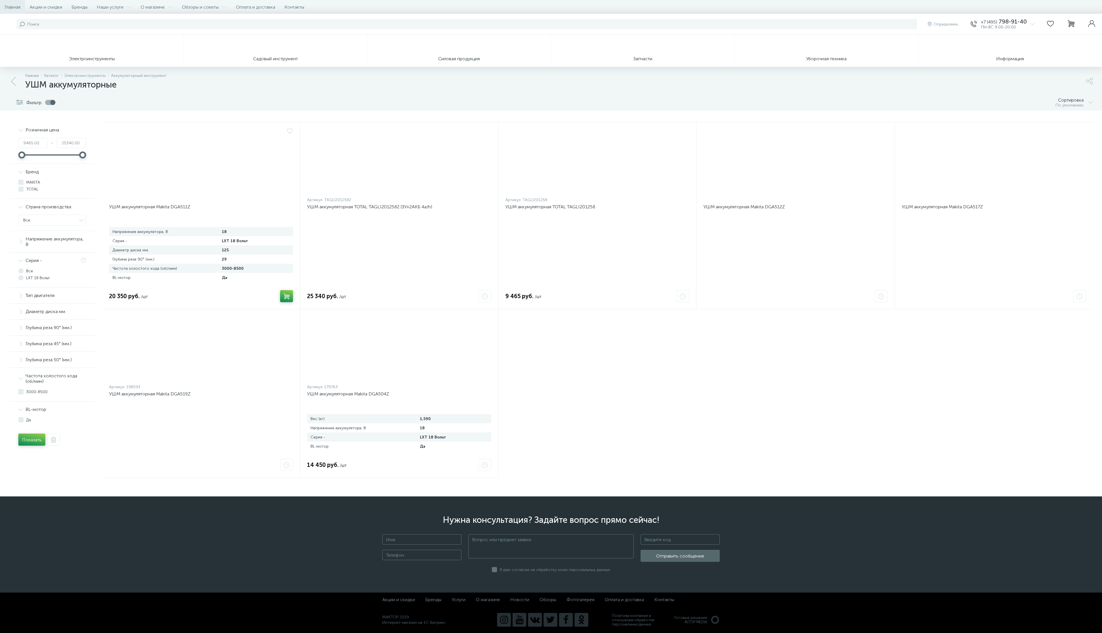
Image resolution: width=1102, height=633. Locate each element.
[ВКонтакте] (535, 620)
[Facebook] (566, 620)
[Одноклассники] (581, 620)
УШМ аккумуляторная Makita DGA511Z (149, 206)
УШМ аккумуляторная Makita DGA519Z (150, 394)
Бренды (79, 7)
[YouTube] (519, 620)
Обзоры (548, 599)
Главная (12, 7)
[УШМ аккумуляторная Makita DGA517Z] (994, 161)
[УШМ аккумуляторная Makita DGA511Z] (201, 161)
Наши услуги (110, 7)
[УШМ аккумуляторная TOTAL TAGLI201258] (597, 161)
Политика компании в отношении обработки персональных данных (633, 619)
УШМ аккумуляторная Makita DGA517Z (942, 206)
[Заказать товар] (484, 296)
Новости (519, 599)
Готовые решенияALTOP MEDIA (690, 619)
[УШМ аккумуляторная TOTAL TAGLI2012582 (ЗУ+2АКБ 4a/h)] (399, 161)
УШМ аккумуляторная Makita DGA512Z (744, 206)
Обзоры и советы (200, 7)
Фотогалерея (580, 599)
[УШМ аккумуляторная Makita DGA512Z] (795, 161)
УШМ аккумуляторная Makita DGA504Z (348, 394)
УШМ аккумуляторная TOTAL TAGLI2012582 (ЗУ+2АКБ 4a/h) (369, 206)
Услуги (458, 599)
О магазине (153, 7)
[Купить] (286, 296)
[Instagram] (504, 620)
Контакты (294, 7)
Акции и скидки (46, 7)
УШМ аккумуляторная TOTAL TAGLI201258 (550, 206)
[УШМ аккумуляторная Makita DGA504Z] (399, 348)
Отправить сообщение (680, 556)
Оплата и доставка (255, 7)
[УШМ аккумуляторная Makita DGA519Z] (201, 348)
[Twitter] (550, 620)
